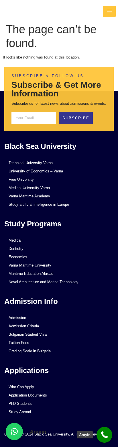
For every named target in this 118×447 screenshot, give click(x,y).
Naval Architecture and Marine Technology (43, 282)
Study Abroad (20, 412)
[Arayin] (104, 435)
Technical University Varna (31, 163)
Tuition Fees (19, 343)
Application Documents (28, 395)
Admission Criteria (24, 326)
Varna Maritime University (30, 265)
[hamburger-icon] (109, 11)
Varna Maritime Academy (29, 196)
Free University (21, 179)
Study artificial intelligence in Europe (39, 204)
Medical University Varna (29, 188)
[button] (14, 431)
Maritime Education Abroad (31, 273)
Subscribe (75, 118)
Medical (15, 240)
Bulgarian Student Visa (28, 334)
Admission (17, 318)
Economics (18, 257)
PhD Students (20, 403)
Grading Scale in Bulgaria (30, 351)
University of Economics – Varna (36, 171)
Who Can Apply (21, 387)
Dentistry (16, 248)
